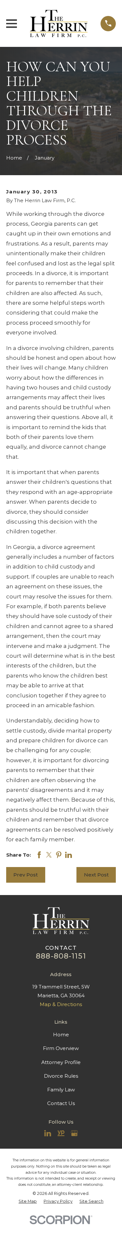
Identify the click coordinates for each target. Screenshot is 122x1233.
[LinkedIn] (47, 1133)
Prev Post (25, 875)
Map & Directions (61, 1004)
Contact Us (61, 1103)
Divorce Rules (61, 1076)
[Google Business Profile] (74, 1133)
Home (61, 1034)
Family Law (61, 1089)
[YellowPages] (61, 1133)
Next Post (96, 875)
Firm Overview (61, 1048)
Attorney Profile (61, 1062)
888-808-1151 (61, 955)
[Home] (59, 23)
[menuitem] (28, 1201)
